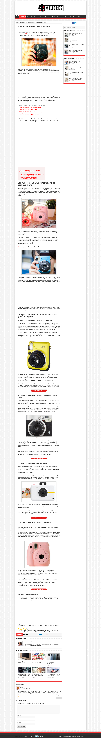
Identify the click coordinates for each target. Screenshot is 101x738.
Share (41, 634)
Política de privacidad (19, 736)
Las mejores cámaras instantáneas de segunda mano (29, 170)
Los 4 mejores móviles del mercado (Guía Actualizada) (53, 662)
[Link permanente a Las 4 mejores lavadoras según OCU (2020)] (66, 68)
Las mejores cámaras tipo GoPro (27, 111)
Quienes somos (65, 736)
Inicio (17, 17)
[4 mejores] (50, 11)
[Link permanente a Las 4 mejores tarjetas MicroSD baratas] (38, 656)
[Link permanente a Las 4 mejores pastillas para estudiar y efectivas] (66, 63)
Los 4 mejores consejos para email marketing (38, 675)
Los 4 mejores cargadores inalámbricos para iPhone (53, 675)
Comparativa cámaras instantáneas (29, 178)
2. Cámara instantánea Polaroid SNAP (28, 175)
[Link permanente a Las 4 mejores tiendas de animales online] (66, 74)
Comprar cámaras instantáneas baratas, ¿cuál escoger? (29, 171)
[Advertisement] (39, 84)
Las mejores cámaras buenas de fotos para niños (31, 112)
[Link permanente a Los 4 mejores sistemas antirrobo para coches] (24, 670)
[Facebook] (73, 23)
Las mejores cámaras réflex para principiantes (30, 107)
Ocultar (36, 168)
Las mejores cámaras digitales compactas (29, 114)
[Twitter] (75, 23)
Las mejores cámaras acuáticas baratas (28, 109)
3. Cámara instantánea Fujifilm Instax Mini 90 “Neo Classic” (32, 174)
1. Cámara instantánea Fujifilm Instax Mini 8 (29, 177)
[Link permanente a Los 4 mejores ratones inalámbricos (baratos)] (66, 46)
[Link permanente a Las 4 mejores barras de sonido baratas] (24, 656)
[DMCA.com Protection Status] (39, 736)
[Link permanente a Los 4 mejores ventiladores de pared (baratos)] (66, 35)
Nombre (18, 715)
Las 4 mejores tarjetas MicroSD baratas (37, 661)
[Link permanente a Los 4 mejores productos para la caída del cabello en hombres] (66, 80)
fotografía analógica (23, 33)
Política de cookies (29, 736)
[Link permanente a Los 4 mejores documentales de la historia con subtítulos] (66, 52)
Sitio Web (19, 722)
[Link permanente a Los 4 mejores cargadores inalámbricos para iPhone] (53, 670)
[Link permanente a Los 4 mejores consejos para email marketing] (38, 670)
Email (18, 719)
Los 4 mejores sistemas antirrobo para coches (24, 675)
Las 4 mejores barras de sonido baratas (24, 661)
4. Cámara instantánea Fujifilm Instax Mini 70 (29, 173)
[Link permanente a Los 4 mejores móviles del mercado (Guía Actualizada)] (53, 656)
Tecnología (22, 22)
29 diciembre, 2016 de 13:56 (25, 688)
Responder (59, 697)
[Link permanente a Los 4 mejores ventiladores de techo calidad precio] (66, 40)
